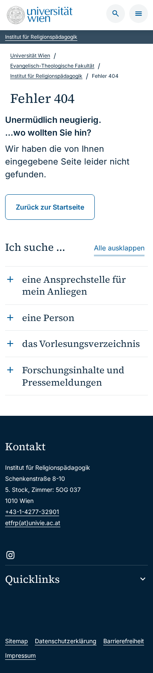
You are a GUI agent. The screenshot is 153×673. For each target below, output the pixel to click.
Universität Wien (30, 55)
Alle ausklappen (119, 248)
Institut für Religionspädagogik (41, 37)
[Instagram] (10, 555)
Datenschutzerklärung (65, 641)
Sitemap (16, 641)
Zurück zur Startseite (50, 207)
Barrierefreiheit (123, 641)
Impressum (20, 655)
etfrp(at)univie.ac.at (32, 522)
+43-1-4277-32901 (32, 511)
